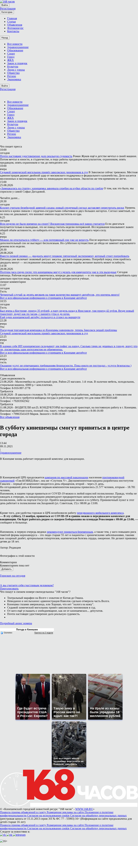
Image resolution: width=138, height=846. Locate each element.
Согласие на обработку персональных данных (98, 815)
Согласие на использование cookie (48, 815)
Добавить (6, 569)
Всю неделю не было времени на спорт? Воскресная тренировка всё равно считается (52, 223)
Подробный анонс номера (16, 623)
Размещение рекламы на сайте (66, 812)
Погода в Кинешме (27, 629)
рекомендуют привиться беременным (70, 531)
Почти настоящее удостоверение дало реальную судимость (36, 156)
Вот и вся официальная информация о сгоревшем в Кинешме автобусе (43, 297)
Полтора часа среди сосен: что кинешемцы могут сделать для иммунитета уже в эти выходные (58, 272)
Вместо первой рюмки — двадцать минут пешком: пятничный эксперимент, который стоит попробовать (64, 256)
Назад (4, 37)
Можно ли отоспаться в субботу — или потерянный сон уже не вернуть (44, 239)
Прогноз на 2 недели (43, 633)
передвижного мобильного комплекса (100, 512)
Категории (6, 12)
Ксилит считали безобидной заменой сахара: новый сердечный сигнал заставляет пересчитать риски (62, 207)
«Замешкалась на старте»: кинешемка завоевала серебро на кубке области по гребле (51, 188)
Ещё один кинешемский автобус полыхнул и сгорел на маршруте (40, 317)
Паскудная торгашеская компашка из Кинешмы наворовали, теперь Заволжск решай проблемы (58, 330)
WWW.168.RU (84, 809)
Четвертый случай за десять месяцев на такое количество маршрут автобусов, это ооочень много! (59, 294)
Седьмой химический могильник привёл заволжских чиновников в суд (44, 172)
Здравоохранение (10, 452)
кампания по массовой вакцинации (66, 477)
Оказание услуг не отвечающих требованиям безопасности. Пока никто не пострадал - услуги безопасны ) (65, 365)
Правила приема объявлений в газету (23, 812)
